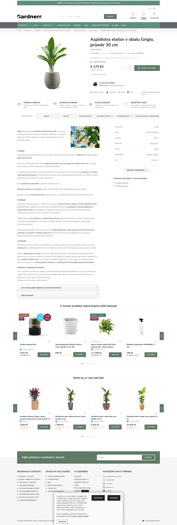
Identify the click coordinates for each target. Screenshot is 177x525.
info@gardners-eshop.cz (114, 476)
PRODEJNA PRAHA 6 (81, 482)
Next (162, 336)
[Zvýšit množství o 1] (130, 66)
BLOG (50, 482)
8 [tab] (94, 363)
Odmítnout (98, 498)
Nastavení (62, 521)
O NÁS (76, 485)
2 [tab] (83, 363)
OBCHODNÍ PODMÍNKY (27, 485)
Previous (15, 336)
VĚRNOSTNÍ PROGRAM (56, 491)
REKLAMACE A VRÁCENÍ (27, 482)
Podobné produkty (123, 116)
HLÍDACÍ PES (52, 488)
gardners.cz (109, 487)
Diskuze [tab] (66, 116)
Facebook (109, 484)
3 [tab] (85, 363)
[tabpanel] (35, 336)
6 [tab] (91, 363)
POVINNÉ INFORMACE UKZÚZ (29, 494)
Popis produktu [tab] (27, 116)
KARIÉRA (77, 491)
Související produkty (104, 116)
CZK (154, 8)
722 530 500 (110, 480)
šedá (156, 149)
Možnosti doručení (99, 62)
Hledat (110, 16)
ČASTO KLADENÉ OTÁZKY (56, 476)
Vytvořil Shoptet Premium (152, 521)
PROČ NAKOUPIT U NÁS (82, 488)
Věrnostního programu (117, 85)
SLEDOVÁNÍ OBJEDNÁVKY (28, 500)
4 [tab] (87, 363)
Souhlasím (114, 498)
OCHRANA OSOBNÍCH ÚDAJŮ (29, 488)
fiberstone (154, 143)
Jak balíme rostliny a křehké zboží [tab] (147, 116)
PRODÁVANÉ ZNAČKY (55, 485)
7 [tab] (93, 363)
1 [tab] (82, 363)
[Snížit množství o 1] (130, 69)
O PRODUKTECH (53, 479)
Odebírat (148, 457)
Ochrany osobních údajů (79, 516)
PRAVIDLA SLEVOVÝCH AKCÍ (29, 497)
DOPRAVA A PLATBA (26, 476)
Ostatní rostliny (122, 183)
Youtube (108, 491)
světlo (156, 154)
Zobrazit (115, 355)
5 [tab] (89, 363)
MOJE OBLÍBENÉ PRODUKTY (28, 491)
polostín (149, 154)
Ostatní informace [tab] (85, 116)
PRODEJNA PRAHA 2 (81, 479)
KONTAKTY (78, 477)
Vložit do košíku (148, 68)
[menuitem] (24, 25)
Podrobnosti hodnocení (117, 53)
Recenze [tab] (46, 116)
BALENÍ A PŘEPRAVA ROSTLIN (29, 479)
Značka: (150, 92)
